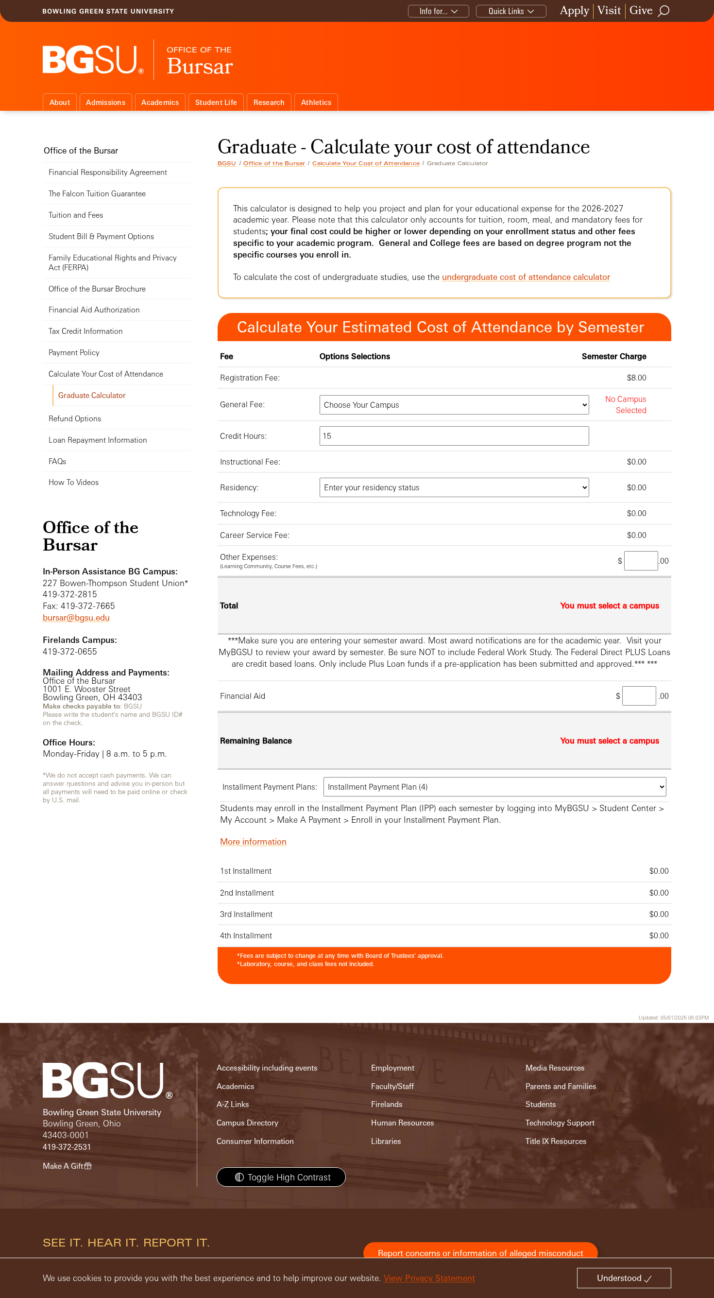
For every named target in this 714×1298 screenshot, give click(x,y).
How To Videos (74, 482)
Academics (160, 102)
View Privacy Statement (429, 1278)
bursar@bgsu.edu (76, 617)
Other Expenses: (249, 557)
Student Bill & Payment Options (101, 236)
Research (269, 102)
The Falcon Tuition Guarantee (97, 193)
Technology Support (560, 1122)
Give (641, 11)
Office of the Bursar (274, 163)
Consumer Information (255, 1141)
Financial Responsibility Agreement (108, 172)
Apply (574, 11)
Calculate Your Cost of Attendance (366, 163)
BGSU (227, 163)
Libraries (386, 1141)
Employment (392, 1068)
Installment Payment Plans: (269, 787)
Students (541, 1104)
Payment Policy (74, 352)
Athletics (316, 102)
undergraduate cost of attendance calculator (526, 277)
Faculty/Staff (392, 1086)
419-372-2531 (67, 1147)
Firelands (387, 1104)
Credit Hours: (243, 436)
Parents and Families (561, 1086)
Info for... (434, 11)
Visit (609, 11)
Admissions (105, 102)
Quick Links (506, 11)
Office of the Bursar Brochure (97, 289)
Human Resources (402, 1122)
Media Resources (555, 1068)
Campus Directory (247, 1122)
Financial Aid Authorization (94, 309)
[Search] (664, 11)
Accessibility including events (267, 1068)
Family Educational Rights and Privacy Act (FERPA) (113, 262)
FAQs (57, 461)
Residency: (239, 487)
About (60, 102)
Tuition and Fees (76, 215)
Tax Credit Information (86, 331)
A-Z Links (233, 1104)
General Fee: (242, 404)
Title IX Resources (556, 1141)
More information (253, 841)
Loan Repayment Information (98, 440)
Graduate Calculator (92, 395)
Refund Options (75, 418)
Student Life (216, 102)
